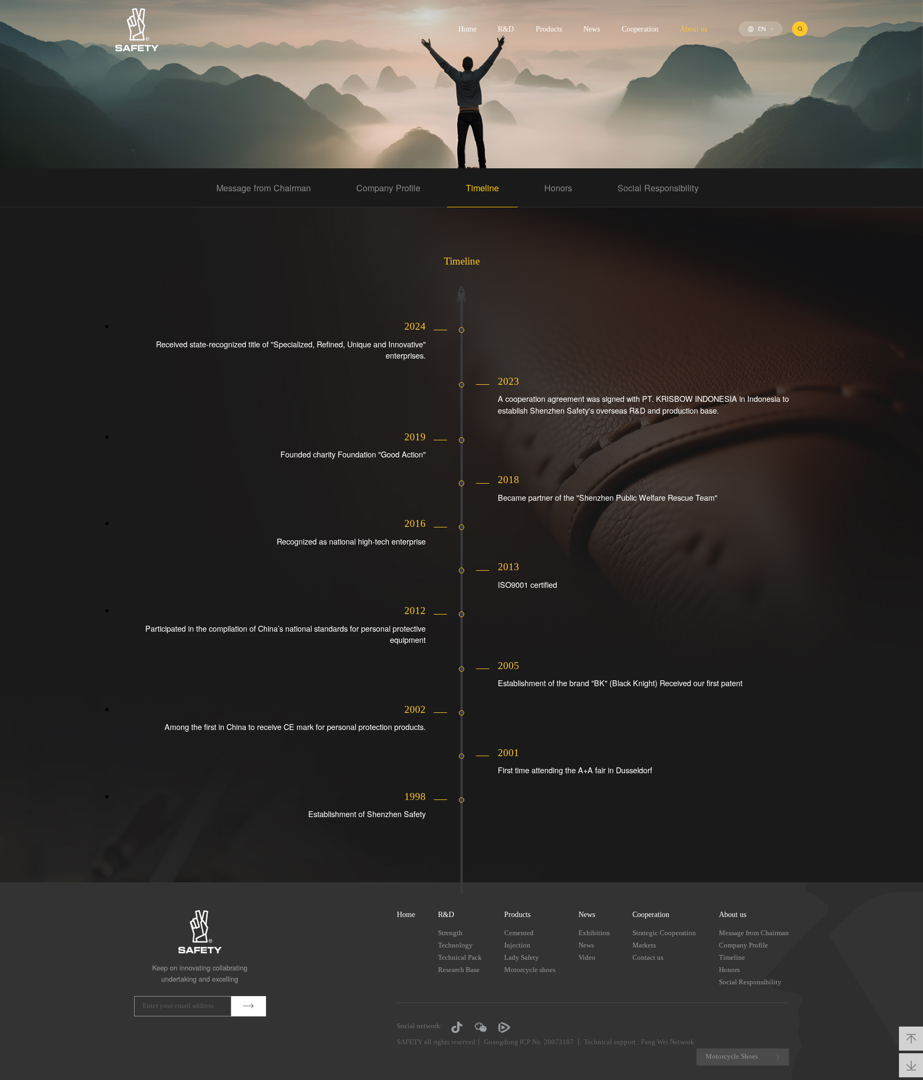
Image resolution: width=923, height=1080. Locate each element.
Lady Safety (521, 957)
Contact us (647, 957)
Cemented (519, 933)
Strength (450, 933)
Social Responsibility (658, 187)
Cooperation (640, 29)
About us (693, 29)
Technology (455, 945)
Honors (558, 187)
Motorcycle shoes (530, 970)
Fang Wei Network (667, 1042)
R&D (506, 29)
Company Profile (388, 187)
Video (587, 957)
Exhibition (594, 933)
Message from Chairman (263, 187)
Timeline (482, 187)
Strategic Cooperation (664, 933)
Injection (517, 945)
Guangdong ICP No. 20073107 (529, 1042)
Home (467, 29)
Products (549, 29)
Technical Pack (460, 957)
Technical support (610, 1042)
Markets (644, 945)
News (591, 29)
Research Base (459, 970)
